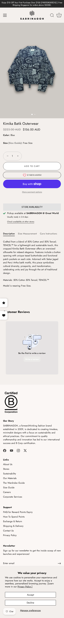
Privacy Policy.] (25, 586)
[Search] (52, 15)
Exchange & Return (12, 521)
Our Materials (9, 478)
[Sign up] (59, 563)
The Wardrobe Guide (14, 483)
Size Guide (15, 143)
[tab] (10, 233)
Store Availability (32, 207)
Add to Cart (32, 166)
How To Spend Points (14, 516)
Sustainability (9, 473)
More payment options (32, 191)
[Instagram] (18, 450)
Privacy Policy (10, 535)
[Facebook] (4, 450)
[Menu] (5, 15)
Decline (30, 602)
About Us (7, 464)
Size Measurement (27, 233)
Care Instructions (48, 233)
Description (9, 233)
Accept (30, 595)
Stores (6, 469)
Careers (7, 492)
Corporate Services (12, 496)
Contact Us (8, 530)
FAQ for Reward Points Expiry (18, 512)
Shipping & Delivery (13, 526)
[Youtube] (11, 450)
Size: (12, 143)
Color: (6, 135)
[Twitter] (25, 450)
